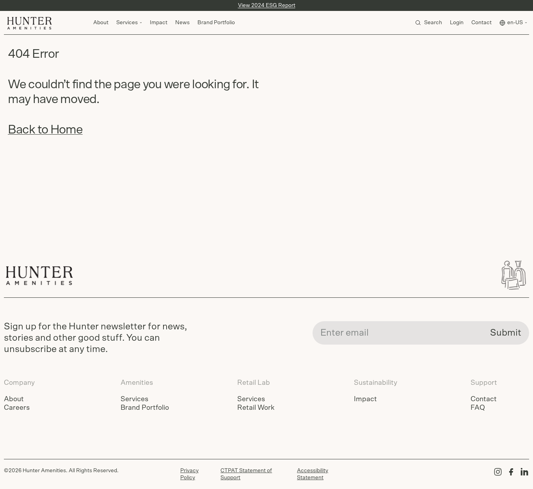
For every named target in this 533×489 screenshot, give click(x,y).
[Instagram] (498, 472)
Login (457, 22)
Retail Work (255, 407)
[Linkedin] (524, 472)
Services (134, 399)
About (100, 22)
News (182, 22)
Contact (481, 22)
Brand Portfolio (216, 22)
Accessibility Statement (312, 474)
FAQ (478, 407)
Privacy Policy (189, 474)
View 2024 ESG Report (266, 5)
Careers (17, 407)
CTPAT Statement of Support (246, 474)
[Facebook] (511, 472)
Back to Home (45, 129)
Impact (158, 22)
